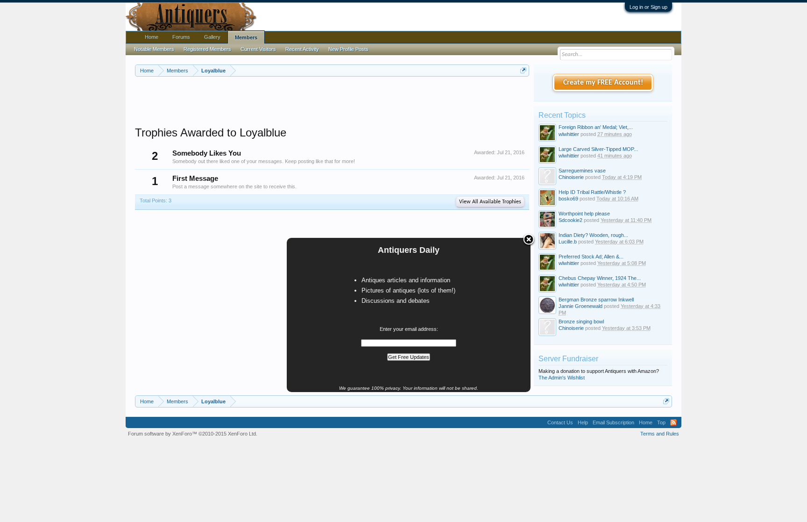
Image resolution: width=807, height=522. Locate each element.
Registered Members (207, 49)
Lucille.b (568, 241)
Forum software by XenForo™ (192, 433)
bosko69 (568, 198)
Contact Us (560, 422)
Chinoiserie (571, 177)
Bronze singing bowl (581, 321)
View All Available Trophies (490, 202)
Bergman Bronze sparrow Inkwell (596, 299)
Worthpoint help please (584, 213)
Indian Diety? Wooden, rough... (593, 235)
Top (661, 422)
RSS (673, 422)
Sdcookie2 (570, 220)
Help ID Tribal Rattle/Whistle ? (592, 192)
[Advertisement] (332, 102)
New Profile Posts (348, 49)
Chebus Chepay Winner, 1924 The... (600, 278)
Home (151, 37)
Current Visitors (258, 49)
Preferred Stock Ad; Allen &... (591, 256)
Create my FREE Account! (603, 82)
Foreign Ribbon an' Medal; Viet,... (596, 127)
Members (246, 37)
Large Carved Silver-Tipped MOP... (598, 149)
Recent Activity (302, 49)
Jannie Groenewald (580, 306)
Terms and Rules (659, 433)
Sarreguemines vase (582, 170)
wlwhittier (569, 134)
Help (583, 422)
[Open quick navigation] (523, 70)
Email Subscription (613, 422)
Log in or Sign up (648, 7)
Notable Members (154, 49)
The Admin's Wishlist (561, 377)
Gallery (212, 37)
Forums (181, 37)
